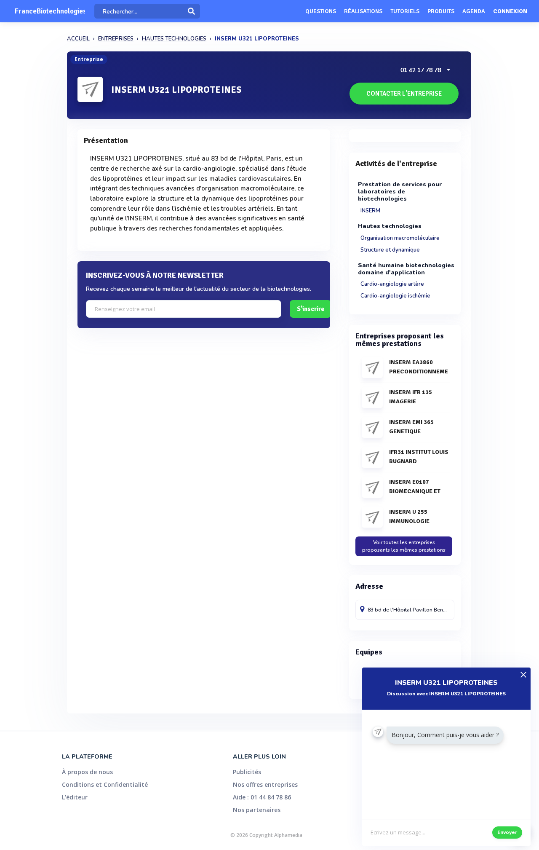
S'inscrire (310, 309)
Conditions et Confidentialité (105, 784)
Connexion (510, 11)
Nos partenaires (256, 810)
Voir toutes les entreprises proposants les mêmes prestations (404, 546)
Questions (320, 11)
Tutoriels (404, 11)
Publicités (247, 772)
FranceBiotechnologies (50, 11)
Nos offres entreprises (265, 784)
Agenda (473, 11)
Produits (440, 11)
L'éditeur (75, 797)
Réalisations (363, 11)
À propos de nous (87, 772)
